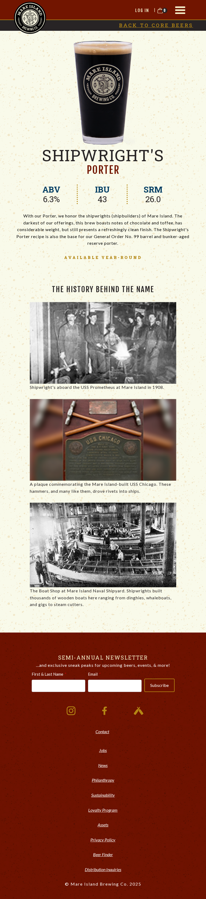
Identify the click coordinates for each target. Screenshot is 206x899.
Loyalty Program (102, 810)
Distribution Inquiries (103, 869)
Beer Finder (103, 854)
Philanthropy (103, 780)
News (103, 765)
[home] (30, 17)
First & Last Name (47, 674)
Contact (102, 731)
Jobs (103, 750)
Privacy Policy (102, 839)
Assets (103, 824)
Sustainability (103, 795)
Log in (142, 10)
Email (93, 674)
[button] (180, 10)
